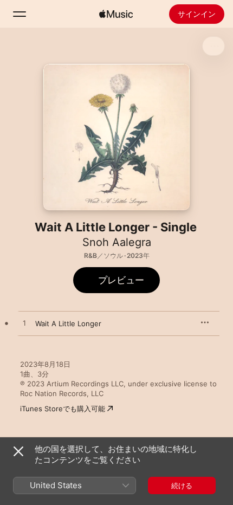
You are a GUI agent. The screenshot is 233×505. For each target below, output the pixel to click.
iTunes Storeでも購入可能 (62, 408)
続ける (181, 485)
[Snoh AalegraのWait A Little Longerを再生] (24, 323)
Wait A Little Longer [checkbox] (68, 323)
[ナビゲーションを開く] (19, 14)
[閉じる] (18, 451)
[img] (116, 14)
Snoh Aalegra (116, 242)
